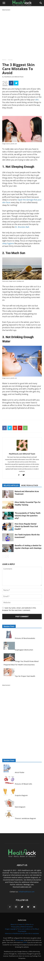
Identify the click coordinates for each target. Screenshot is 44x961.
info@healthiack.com (26, 892)
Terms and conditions (24, 929)
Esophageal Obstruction (24, 650)
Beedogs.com (29, 884)
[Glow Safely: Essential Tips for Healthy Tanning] (8, 505)
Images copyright (10, 929)
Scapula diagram (21, 795)
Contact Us (21, 924)
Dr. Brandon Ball (22, 227)
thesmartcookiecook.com (22, 887)
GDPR (25, 942)
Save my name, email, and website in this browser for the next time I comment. (19, 609)
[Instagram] (16, 907)
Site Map (35, 929)
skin (37, 99)
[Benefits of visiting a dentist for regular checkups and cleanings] (8, 548)
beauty (10, 60)
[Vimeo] (28, 907)
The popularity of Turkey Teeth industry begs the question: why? (27, 515)
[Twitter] (16, 83)
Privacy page (19, 940)
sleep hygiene (8, 243)
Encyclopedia (22, 931)
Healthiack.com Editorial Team (13, 77)
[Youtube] (34, 907)
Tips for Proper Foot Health (25, 676)
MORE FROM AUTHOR (29, 485)
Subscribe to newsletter (31, 933)
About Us (13, 924)
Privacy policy (15, 927)
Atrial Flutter (19, 772)
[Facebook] (11, 83)
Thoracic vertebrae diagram (25, 818)
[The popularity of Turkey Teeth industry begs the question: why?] (8, 516)
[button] (41, 3)
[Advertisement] (22, 33)
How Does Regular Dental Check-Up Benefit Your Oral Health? (26, 526)
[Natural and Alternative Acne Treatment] (8, 494)
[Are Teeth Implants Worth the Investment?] (8, 537)
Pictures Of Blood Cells (23, 784)
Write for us (30, 924)
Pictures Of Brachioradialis (25, 638)
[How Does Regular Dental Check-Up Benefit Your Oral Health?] (8, 526)
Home (4, 60)
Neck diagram (20, 807)
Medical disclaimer (27, 927)
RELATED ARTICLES (11, 485)
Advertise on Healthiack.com (14, 933)
